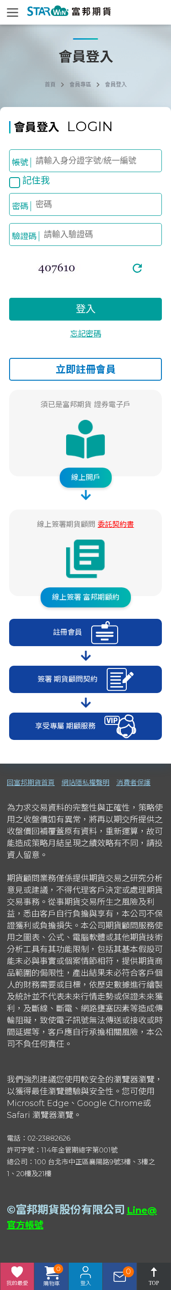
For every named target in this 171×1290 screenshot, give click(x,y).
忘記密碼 (85, 333)
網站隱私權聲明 (85, 782)
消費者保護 (133, 782)
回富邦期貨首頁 (31, 782)
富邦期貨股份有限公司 (70, 1209)
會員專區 (80, 85)
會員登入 (116, 85)
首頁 (50, 85)
